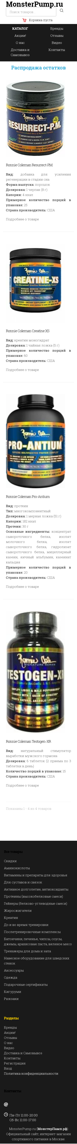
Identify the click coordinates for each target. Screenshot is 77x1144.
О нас (20, 42)
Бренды (56, 28)
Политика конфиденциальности (31, 1073)
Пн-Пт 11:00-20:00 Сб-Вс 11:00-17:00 (21, 1117)
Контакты (57, 49)
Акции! (20, 35)
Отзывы (56, 35)
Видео (57, 42)
